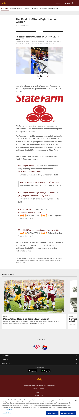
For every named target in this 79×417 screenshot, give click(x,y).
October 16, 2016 (25, 218)
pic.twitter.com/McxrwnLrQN (46, 230)
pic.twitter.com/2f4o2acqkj (48, 182)
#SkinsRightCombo (26, 165)
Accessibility (39, 395)
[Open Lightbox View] (39, 64)
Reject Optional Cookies (68, 413)
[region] (39, 407)
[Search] (73, 3)
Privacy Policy (39, 392)
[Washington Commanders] (39, 379)
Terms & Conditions (40, 389)
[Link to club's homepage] (4, 2)
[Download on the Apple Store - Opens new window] (32, 371)
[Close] (76, 400)
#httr (52, 192)
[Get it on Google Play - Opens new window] (46, 371)
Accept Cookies (52, 413)
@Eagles (21, 195)
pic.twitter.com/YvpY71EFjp (29, 212)
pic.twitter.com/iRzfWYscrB (29, 171)
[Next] (48, 76)
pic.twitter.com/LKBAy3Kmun (37, 195)
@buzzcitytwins (42, 192)
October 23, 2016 (50, 175)
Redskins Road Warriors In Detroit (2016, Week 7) (38, 38)
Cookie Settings (6, 413)
